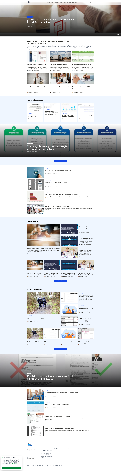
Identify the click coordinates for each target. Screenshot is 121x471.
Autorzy (55, 442)
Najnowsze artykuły (50, 2)
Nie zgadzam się (11, 465)
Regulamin (28, 465)
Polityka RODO (49, 465)
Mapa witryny (60, 465)
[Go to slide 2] (118, 34)
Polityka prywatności (40, 465)
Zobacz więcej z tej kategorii (59, 160)
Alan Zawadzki (56, 446)
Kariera (61, 2)
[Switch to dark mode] (93, 2)
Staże (70, 2)
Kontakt (45, 465)
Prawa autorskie (33, 465)
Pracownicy (66, 2)
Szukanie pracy (74, 2)
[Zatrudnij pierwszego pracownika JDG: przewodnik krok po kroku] (60, 140)
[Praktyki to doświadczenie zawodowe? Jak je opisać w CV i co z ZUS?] (60, 370)
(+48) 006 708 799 (31, 458)
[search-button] (90, 2)
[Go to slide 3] (119, 34)
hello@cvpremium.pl (31, 460)
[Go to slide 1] (117, 34)
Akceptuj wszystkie (11, 468)
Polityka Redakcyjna (55, 465)
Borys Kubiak (29, 151)
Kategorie (70, 442)
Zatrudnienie (56, 2)
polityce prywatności (15, 463)
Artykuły (42, 442)
